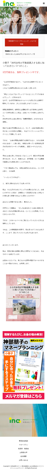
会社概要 (23, 456)
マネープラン (23, 445)
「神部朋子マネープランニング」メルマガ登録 (21, 42)
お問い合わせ (23, 460)
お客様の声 (23, 452)
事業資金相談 (23, 441)
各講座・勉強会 (23, 448)
